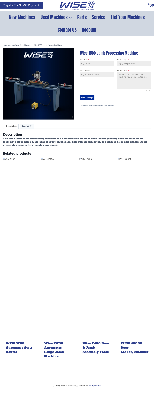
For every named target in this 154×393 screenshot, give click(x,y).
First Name (84, 60)
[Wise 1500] (38, 83)
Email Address (123, 60)
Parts (82, 17)
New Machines (22, 17)
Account (89, 29)
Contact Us (67, 29)
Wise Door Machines (96, 105)
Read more (19, 359)
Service (98, 17)
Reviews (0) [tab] (27, 126)
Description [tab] (11, 126)
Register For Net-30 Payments (21, 5)
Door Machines (109, 105)
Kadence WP (95, 385)
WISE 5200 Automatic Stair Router (19, 347)
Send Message (87, 98)
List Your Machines (128, 17)
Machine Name (123, 71)
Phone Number (86, 71)
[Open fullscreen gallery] (72, 117)
